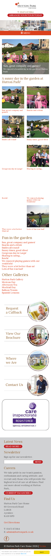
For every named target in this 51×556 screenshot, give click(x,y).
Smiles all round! (10, 247)
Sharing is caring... (11, 255)
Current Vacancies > (18, 493)
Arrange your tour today (25, 15)
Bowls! (5, 258)
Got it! (42, 552)
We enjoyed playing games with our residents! (21, 262)
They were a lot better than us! (18, 266)
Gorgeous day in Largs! (14, 253)
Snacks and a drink (12, 245)
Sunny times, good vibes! (15, 250)
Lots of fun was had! (12, 268)
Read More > (13, 446)
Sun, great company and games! (18, 242)
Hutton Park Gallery (12, 279)
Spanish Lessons (10, 292)
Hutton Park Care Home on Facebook (6, 538)
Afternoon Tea (9, 284)
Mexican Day (8, 282)
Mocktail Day (9, 287)
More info (23, 554)
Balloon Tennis (9, 290)
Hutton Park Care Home (25, 5)
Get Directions (12, 522)
